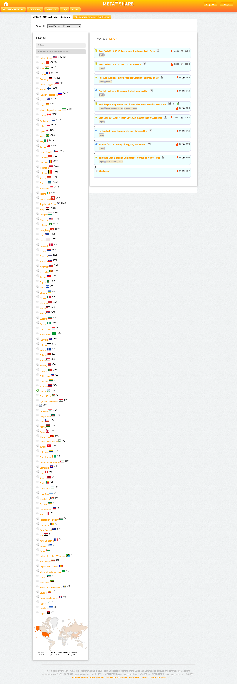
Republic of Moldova (49, 566)
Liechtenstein (46, 509)
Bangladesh (45, 416)
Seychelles (44, 499)
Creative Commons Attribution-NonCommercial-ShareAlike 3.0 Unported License (109, 677)
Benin (42, 483)
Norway (43, 365)
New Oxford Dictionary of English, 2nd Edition (122, 144)
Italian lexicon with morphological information (123, 131)
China (42, 63)
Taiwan (43, 277)
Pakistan (44, 225)
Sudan (42, 360)
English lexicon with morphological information (123, 90)
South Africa (45, 396)
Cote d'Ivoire (45, 457)
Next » (113, 38)
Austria (43, 178)
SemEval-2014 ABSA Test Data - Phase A (120, 64)
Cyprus (43, 603)
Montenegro (45, 561)
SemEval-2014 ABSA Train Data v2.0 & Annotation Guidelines (130, 117)
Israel (42, 287)
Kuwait (43, 577)
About (75, 9)
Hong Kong (44, 230)
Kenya (42, 427)
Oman (42, 551)
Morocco (43, 303)
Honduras (44, 608)
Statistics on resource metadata (92, 17)
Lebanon (43, 411)
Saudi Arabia (45, 334)
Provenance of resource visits (54, 51)
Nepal (42, 432)
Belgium (43, 173)
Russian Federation (48, 95)
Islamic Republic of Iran (50, 110)
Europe (43, 391)
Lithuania (44, 381)
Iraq (41, 535)
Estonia (43, 345)
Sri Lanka (44, 272)
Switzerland (45, 199)
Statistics (51, 9)
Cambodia (44, 467)
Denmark (44, 246)
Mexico (43, 298)
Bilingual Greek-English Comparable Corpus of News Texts (129, 157)
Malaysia (44, 220)
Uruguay (43, 546)
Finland (43, 89)
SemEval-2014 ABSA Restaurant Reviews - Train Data (127, 51)
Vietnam (43, 157)
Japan (42, 131)
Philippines (45, 376)
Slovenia (43, 256)
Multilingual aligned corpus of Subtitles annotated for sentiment (133, 104)
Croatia (43, 251)
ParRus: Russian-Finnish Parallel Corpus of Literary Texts (129, 77)
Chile (42, 421)
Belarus (43, 355)
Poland (43, 126)
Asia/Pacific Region (48, 441)
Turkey (43, 147)
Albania (43, 478)
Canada (43, 115)
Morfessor (104, 171)
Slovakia (43, 261)
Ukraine (43, 293)
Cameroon (44, 525)
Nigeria (43, 324)
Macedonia (44, 437)
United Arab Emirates (49, 462)
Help (64, 9)
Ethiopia (43, 504)
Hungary (43, 214)
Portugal (43, 371)
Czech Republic (46, 152)
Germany (44, 79)
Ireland (43, 193)
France (42, 74)
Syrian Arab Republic (49, 401)
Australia (44, 339)
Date (42, 45)
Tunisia (43, 447)
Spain (42, 105)
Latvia (42, 240)
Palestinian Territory (49, 520)
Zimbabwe (44, 582)
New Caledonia (46, 540)
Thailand (43, 386)
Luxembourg (45, 329)
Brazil (42, 136)
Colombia (44, 452)
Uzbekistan (45, 488)
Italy (41, 141)
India (42, 68)
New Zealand (45, 530)
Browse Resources (13, 9)
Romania (44, 162)
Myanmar (44, 266)
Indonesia (44, 168)
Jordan (42, 308)
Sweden (43, 183)
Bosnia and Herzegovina (51, 587)
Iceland (43, 350)
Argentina (44, 494)
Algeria (43, 282)
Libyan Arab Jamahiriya (50, 572)
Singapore (44, 188)
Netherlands (45, 121)
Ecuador (43, 593)
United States (46, 58)
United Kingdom (47, 84)
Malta (42, 514)
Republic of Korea (47, 204)
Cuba (42, 235)
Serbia (42, 313)
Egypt (42, 209)
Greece (43, 100)
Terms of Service (158, 677)
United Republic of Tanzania (52, 556)
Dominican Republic (49, 598)
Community (35, 9)
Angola (43, 613)
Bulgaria (43, 319)
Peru (42, 473)
